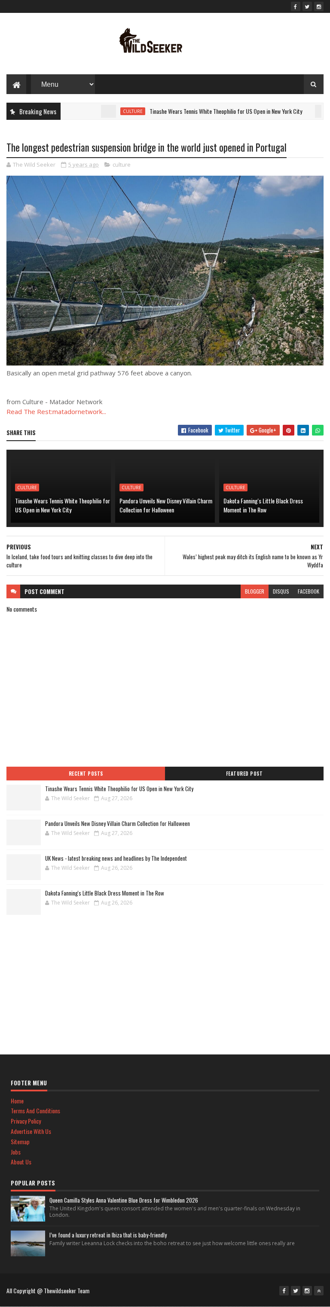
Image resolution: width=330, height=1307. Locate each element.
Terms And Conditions (35, 1110)
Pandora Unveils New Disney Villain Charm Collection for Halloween (165, 505)
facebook (308, 591)
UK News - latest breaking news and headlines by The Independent (116, 858)
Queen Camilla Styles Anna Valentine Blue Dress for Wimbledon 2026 (123, 1200)
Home (17, 1100)
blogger (254, 591)
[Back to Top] (319, 1290)
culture (117, 111)
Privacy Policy (26, 1120)
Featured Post (244, 773)
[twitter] (307, 6)
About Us (21, 1161)
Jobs (16, 1151)
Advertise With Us (31, 1131)
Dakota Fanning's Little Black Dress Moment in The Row (263, 505)
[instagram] (319, 6)
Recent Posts (86, 773)
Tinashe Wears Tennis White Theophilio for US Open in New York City (210, 111)
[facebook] (295, 6)
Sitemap (20, 1141)
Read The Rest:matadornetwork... (56, 411)
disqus (281, 591)
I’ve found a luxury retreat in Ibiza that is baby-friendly (108, 1235)
